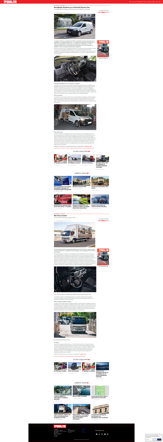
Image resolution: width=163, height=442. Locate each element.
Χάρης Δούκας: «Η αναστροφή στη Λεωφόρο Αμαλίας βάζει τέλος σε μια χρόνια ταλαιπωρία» (81, 417)
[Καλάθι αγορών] (160, 2)
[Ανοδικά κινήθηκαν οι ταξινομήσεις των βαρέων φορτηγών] (63, 390)
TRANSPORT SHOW (140, 1)
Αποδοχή (159, 439)
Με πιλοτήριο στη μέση (60, 371)
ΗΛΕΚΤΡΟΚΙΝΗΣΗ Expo (71, 431)
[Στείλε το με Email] (103, 12)
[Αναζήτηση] (161, 2)
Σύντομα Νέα (57, 5)
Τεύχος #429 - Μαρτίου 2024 (103, 58)
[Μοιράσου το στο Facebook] (99, 12)
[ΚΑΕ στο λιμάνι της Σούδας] (81, 390)
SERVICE (145, 1)
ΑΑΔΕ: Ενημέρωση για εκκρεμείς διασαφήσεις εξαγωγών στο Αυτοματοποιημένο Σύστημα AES (62, 188)
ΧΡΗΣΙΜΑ (148, 1)
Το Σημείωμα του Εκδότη (60, 163)
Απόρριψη (155, 439)
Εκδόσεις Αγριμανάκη (71, 430)
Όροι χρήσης (87, 439)
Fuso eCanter (57, 356)
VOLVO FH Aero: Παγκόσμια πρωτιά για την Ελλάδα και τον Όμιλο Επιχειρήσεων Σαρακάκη (102, 374)
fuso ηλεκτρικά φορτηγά (70, 356)
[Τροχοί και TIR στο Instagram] (107, 434)
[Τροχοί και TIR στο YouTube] (105, 434)
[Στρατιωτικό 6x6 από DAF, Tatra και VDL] (100, 181)
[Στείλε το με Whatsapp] (108, 12)
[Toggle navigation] (2, 2)
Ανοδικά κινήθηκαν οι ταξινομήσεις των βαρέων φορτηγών (61, 397)
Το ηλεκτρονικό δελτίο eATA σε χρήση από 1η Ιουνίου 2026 (99, 397)
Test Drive (62, 5)
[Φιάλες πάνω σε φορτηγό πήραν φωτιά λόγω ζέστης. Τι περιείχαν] (63, 199)
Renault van (63, 148)
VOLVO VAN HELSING (73, 371)
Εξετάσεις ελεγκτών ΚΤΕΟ (79, 187)
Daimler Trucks (62, 356)
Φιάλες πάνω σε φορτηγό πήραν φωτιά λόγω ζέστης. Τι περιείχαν (62, 205)
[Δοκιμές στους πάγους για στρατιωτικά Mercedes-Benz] (100, 199)
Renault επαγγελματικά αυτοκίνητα (88, 148)
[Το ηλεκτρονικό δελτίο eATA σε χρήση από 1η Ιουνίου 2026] (100, 390)
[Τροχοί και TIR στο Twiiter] (102, 434)
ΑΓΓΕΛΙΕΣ (156, 1)
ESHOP (136, 1)
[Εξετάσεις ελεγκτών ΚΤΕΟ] (81, 181)
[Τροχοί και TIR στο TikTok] (99, 434)
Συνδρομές (55, 435)
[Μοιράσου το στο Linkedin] (102, 12)
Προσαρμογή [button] (147, 439)
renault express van (58, 148)
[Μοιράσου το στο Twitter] (100, 12)
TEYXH (133, 1)
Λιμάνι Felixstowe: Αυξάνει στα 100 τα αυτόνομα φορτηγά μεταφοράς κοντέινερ (62, 416)
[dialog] (153, 437)
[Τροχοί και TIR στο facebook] (96, 434)
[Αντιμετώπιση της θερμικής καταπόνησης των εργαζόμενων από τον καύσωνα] (100, 409)
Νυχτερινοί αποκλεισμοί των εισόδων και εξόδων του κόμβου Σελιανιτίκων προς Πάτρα (81, 206)
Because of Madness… (88, 163)
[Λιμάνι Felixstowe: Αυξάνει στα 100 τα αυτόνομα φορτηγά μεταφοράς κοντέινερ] (63, 409)
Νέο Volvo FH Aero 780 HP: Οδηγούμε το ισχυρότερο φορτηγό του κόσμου (102, 165)
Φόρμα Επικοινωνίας (57, 434)
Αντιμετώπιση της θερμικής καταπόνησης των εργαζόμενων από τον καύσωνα (99, 416)
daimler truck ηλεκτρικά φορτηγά (80, 356)
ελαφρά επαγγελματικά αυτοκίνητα (76, 148)
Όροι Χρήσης (56, 436)
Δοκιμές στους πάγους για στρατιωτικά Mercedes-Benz (99, 205)
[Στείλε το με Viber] (106, 12)
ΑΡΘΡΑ (130, 1)
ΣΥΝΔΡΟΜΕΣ (153, 1)
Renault (68, 148)
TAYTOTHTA (70, 432)
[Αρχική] (10, 2)
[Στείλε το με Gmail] (105, 12)
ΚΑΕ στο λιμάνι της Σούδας (80, 396)
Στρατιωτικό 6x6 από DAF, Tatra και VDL (99, 187)
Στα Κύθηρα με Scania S (74, 163)
